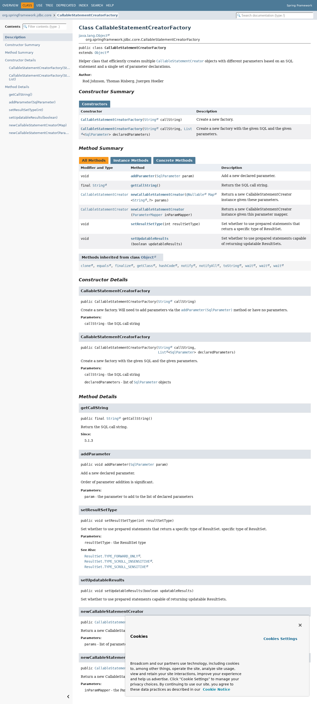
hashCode (167, 266)
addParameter (143, 176)
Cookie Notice (216, 689)
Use (39, 5)
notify (187, 266)
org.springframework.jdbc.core (27, 15)
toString (231, 266)
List (162, 352)
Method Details (17, 87)
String (150, 120)
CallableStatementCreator (104, 195)
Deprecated (66, 5)
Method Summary (19, 52)
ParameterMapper (147, 215)
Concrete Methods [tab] (174, 160)
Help (110, 5)
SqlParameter (97, 134)
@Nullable (195, 195)
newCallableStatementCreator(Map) (38, 125)
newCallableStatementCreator (157, 195)
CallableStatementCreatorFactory (87, 15)
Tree (49, 5)
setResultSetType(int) (26, 110)
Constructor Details (20, 60)
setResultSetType (146, 224)
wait (249, 266)
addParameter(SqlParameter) (32, 102)
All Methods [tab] (94, 160)
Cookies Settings (280, 639)
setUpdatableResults (149, 239)
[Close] (300, 625)
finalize (123, 266)
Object (100, 53)
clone (86, 266)
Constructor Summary (22, 45)
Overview (10, 5)
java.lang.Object (93, 36)
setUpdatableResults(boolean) (33, 117)
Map (211, 195)
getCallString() (20, 94)
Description (15, 37)
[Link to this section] (138, 91)
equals (103, 266)
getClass (145, 266)
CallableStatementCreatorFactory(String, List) (41, 77)
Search (97, 5)
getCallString (144, 185)
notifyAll (208, 266)
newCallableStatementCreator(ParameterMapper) (41, 133)
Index (83, 5)
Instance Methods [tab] (130, 160)
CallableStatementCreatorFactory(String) (41, 68)
